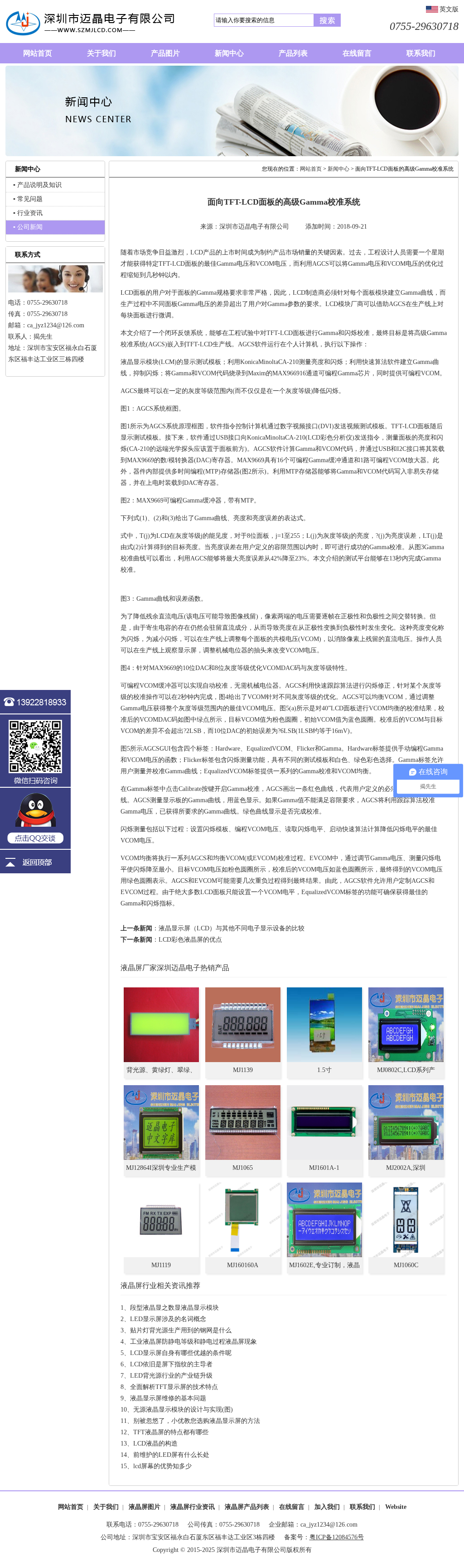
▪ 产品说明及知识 (37, 185)
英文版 (449, 9)
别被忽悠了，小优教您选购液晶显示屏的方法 (196, 1420)
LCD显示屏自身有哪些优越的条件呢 (181, 1353)
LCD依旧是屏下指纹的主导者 (171, 1364)
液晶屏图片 (144, 1507)
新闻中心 (338, 169)
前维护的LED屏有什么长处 (171, 1454)
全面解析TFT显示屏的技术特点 (174, 1387)
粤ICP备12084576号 (336, 1537)
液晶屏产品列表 (247, 1507)
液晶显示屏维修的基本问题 (168, 1398)
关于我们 (106, 1507)
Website (395, 1507)
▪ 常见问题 (28, 199)
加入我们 (327, 1507)
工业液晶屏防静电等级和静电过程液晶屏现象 (193, 1341)
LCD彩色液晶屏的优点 (190, 939)
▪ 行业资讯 (28, 213)
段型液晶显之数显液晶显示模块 (174, 1307)
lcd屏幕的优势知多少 (162, 1466)
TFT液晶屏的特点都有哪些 (170, 1432)
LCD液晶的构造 (155, 1443)
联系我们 (362, 1507)
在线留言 (291, 1507)
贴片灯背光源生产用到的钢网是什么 (181, 1330)
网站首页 (311, 169)
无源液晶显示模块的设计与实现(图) (183, 1409)
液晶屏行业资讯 (192, 1507)
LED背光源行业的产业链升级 (171, 1375)
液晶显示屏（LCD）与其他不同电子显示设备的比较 (231, 928)
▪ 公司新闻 (28, 227)
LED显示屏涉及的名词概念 (168, 1319)
